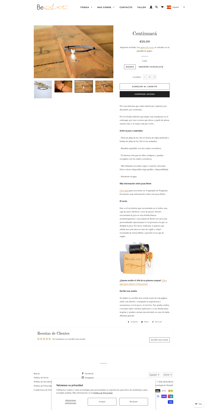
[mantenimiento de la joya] (128, 190)
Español (153, 375)
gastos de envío (147, 47)
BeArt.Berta (168, 381)
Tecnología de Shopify (163, 385)
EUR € (166, 375)
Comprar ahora (145, 94)
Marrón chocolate (151, 67)
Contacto (126, 7)
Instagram (89, 377)
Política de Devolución (44, 381)
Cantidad (137, 77)
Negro (130, 67)
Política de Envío (41, 377)
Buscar (37, 373)
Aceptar (102, 401)
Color (144, 61)
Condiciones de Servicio (44, 390)
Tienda (85, 7)
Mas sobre (104, 7)
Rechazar (134, 401)
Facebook (88, 373)
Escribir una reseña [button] (159, 339)
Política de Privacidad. (103, 393)
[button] (175, 7)
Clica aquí (124, 190)
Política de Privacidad (43, 386)
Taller (141, 7)
